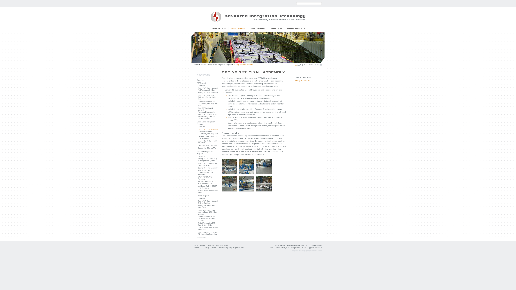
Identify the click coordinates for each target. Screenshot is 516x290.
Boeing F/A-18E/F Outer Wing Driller (206, 207)
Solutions (219, 245)
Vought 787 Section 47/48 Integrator (207, 142)
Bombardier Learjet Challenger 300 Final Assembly (205, 172)
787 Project (201, 83)
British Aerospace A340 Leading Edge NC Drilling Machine (207, 212)
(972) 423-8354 (316, 248)
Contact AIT (198, 248)
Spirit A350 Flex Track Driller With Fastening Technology (208, 233)
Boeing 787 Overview (302, 81)
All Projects (201, 238)
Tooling (226, 245)
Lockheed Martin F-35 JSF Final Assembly (207, 137)
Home (196, 65)
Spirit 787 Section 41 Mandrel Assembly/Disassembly (206, 110)
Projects (203, 65)
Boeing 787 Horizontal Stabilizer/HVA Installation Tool (207, 97)
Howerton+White (316, 250)
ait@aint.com (316, 245)
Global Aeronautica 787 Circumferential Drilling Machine (206, 219)
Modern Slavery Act (224, 248)
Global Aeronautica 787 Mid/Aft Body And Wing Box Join (208, 104)
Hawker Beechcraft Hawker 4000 (208, 191)
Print (305, 65)
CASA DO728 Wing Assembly (205, 178)
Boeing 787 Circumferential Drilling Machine (208, 202)
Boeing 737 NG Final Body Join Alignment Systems (207, 160)
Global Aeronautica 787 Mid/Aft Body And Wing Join (208, 133)
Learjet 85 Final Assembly (207, 145)
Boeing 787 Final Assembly (208, 93)
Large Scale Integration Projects (220, 65)
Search (213, 248)
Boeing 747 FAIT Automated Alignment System (208, 164)
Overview (200, 80)
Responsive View (238, 248)
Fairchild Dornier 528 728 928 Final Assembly (207, 182)
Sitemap (206, 248)
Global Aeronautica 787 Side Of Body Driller (206, 224)
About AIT (203, 245)
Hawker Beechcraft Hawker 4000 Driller (208, 229)
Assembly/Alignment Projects (205, 153)
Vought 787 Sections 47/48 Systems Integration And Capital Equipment (207, 116)
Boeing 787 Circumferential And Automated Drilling (208, 89)
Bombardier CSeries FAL (207, 148)
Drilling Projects (203, 196)
